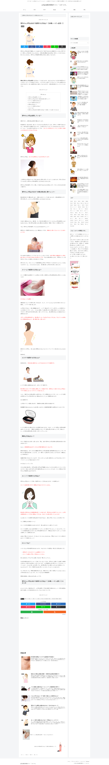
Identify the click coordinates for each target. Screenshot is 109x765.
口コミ (51, 598)
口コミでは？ (31, 108)
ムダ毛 (23, 598)
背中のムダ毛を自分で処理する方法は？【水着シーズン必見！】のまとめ (44, 109)
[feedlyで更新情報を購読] (32, 612)
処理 (47, 598)
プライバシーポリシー (75, 761)
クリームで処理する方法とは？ (35, 100)
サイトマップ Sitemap (85, 761)
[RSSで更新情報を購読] (54, 612)
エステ (27, 598)
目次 (42, 94)
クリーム (35, 598)
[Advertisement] (43, 634)
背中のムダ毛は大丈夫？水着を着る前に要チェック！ (40, 98)
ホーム (69, 761)
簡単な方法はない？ (33, 104)
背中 (60, 598)
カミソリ (31, 598)
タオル (40, 598)
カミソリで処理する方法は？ (35, 106)
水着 (54, 598)
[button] (62, 46)
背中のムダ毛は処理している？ (35, 97)
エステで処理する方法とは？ (35, 102)
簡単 (57, 598)
